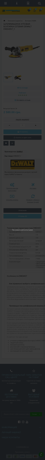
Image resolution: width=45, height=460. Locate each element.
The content (16, 230)
